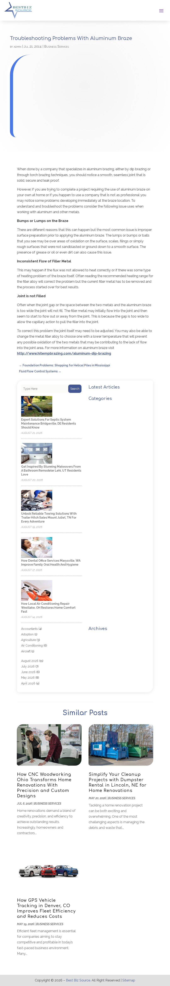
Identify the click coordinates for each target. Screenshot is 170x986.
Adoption (27, 634)
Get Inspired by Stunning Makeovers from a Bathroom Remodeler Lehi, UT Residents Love (51, 470)
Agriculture (28, 640)
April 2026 (28, 683)
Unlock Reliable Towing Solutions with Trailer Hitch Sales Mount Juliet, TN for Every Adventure (48, 517)
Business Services (56, 46)
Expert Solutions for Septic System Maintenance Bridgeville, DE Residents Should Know (48, 423)
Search (74, 388)
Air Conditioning (32, 645)
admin (17, 46)
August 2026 (29, 661)
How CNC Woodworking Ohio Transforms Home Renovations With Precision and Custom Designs (44, 785)
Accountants (29, 628)
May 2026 (28, 677)
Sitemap (128, 980)
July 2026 (28, 666)
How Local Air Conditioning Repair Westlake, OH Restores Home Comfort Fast (48, 607)
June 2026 (28, 672)
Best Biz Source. (78, 980)
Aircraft (25, 651)
